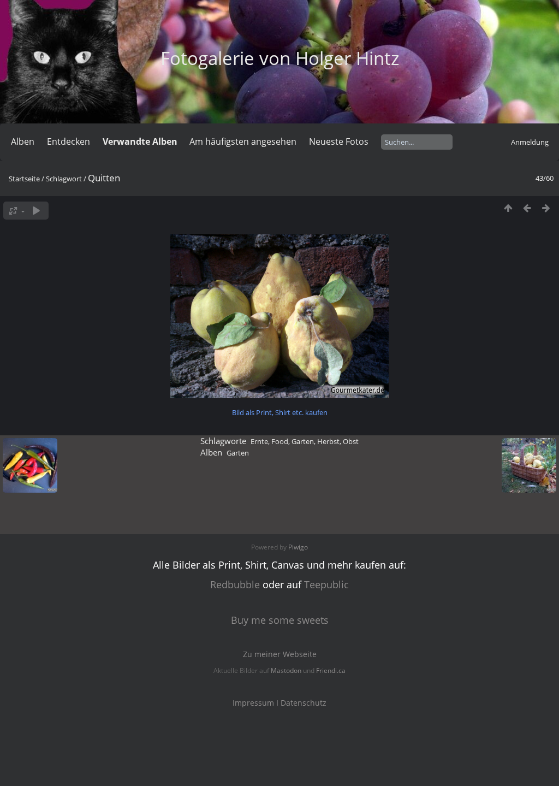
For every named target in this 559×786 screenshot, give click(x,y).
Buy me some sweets (280, 620)
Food (279, 441)
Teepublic (326, 584)
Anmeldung (530, 142)
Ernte (259, 441)
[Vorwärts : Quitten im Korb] (546, 208)
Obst (351, 441)
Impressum (253, 703)
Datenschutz (303, 703)
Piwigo (298, 547)
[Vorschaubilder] (508, 208)
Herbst (328, 441)
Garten (303, 441)
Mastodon (286, 670)
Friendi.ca (331, 670)
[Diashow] (36, 210)
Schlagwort (64, 179)
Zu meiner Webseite (280, 654)
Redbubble (235, 584)
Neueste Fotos (338, 141)
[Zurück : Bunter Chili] (527, 208)
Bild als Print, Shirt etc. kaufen (280, 412)
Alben (22, 141)
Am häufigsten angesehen (242, 141)
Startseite (24, 179)
